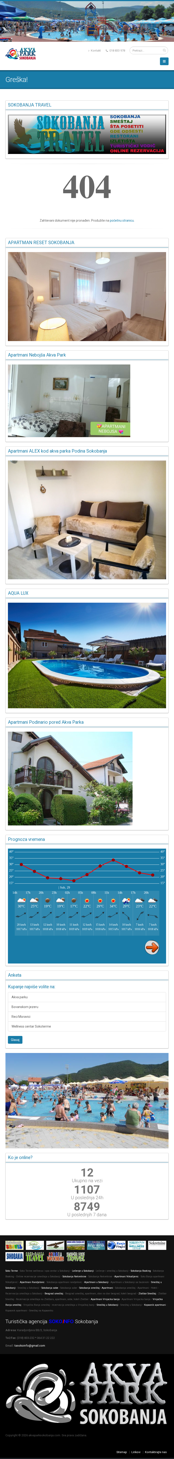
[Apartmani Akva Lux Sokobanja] (87, 655)
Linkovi (135, 1452)
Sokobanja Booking (141, 1270)
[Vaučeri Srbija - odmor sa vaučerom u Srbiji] (56, 1257)
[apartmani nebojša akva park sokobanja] (87, 400)
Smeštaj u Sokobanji (107, 1304)
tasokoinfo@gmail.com (29, 1345)
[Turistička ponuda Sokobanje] (36, 1257)
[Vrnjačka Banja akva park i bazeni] (77, 1257)
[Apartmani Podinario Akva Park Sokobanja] (87, 778)
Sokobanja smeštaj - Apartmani (96, 1287)
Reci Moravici (21, 1016)
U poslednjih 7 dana (87, 1214)
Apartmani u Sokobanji (96, 1282)
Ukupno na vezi (87, 1180)
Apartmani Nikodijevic (126, 1276)
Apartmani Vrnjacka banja (105, 1299)
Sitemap (121, 1452)
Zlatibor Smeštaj (147, 1293)
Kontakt (95, 50)
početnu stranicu (122, 220)
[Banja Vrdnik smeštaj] (97, 1246)
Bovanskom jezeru (25, 1007)
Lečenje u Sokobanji (83, 1270)
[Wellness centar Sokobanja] (138, 1246)
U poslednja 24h (87, 1197)
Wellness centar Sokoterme (31, 1026)
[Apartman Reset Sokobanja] (87, 296)
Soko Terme (11, 1270)
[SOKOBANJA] (36, 1246)
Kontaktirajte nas (156, 1452)
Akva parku (20, 997)
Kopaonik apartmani (155, 1304)
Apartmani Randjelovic (32, 1282)
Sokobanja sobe (49, 1287)
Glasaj (15, 1040)
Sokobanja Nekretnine (75, 1276)
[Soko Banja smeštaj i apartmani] (56, 1246)
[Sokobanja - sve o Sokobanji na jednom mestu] (87, 134)
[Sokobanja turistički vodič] (15, 1246)
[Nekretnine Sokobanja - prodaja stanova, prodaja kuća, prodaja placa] (158, 1246)
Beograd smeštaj (54, 1293)
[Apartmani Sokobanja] (77, 1246)
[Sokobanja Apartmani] (15, 1257)
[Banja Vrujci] (117, 1246)
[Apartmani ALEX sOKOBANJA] (87, 520)
